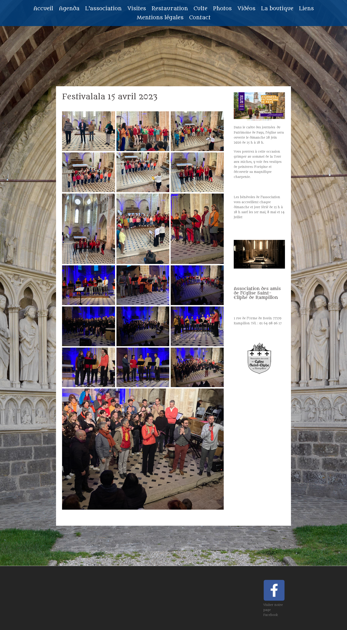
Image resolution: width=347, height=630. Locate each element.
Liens (306, 8)
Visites (136, 8)
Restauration (170, 8)
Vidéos (246, 8)
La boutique (277, 8)
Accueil (43, 8)
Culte (200, 8)
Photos (222, 8)
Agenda (69, 8)
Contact (200, 17)
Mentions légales (160, 17)
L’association (103, 8)
